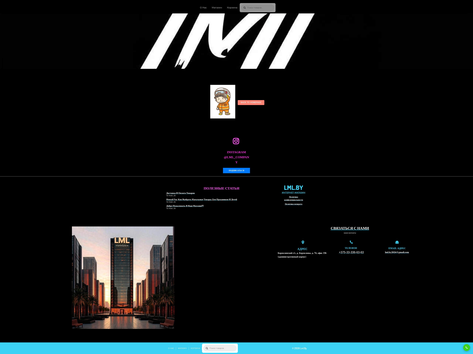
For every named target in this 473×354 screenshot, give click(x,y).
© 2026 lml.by (299, 348)
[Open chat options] (466, 347)
